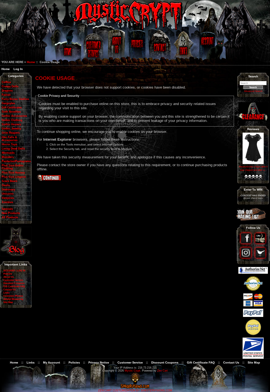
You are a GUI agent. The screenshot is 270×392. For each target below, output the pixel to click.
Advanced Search (253, 91)
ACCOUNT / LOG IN (14, 270)
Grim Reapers (11, 132)
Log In (18, 69)
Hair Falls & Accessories (10, 139)
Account (206, 47)
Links (184, 47)
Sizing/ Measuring (13, 299)
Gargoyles (8, 103)
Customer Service (94, 47)
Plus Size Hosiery (13, 172)
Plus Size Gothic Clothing (13, 167)
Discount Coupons (13, 283)
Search (253, 76)
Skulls (6, 185)
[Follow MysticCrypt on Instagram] (246, 258)
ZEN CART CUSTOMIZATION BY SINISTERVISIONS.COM (135, 390)
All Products (10, 217)
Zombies (7, 202)
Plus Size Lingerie (14, 176)
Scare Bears (9, 181)
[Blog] (16, 255)
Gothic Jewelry (11, 128)
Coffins (6, 82)
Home (67, 47)
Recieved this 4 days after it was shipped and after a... (253, 168)
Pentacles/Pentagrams (16, 161)
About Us (116, 47)
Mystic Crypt (132, 370)
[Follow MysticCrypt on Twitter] (260, 258)
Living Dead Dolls (13, 148)
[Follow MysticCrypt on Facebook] (246, 244)
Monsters (8, 157)
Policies (136, 47)
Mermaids (8, 152)
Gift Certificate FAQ (14, 286)
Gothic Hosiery (11, 124)
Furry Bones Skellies (15, 99)
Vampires (8, 198)
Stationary (8, 189)
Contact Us (159, 47)
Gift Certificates (12, 107)
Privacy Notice (98, 362)
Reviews (253, 129)
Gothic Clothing (12, 120)
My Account (51, 362)
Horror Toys (9, 144)
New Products (11, 213)
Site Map (8, 302)
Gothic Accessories (14, 116)
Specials (7, 208)
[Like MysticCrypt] (260, 244)
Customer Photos (13, 296)
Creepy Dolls (10, 86)
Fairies (6, 94)
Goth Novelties (11, 111)
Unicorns (8, 193)
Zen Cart (162, 370)
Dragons (7, 90)
